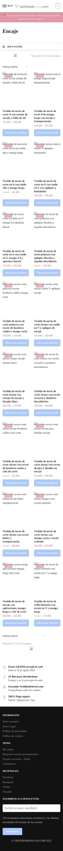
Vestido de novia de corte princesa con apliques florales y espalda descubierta (45, 256)
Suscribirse (12, 831)
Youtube (7, 791)
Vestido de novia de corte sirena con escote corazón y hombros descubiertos (47, 396)
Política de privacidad (14, 731)
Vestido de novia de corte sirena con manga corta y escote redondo (46, 536)
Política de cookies (13, 736)
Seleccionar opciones (16, 132)
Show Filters (14, 47)
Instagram (8, 782)
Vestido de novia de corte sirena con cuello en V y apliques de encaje (47, 326)
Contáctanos (9, 763)
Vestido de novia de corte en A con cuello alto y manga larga (14, 184)
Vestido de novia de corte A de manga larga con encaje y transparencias (45, 116)
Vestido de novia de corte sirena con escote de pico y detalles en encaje (47, 466)
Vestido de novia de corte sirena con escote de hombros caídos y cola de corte (16, 466)
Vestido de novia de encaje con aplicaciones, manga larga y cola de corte (14, 606)
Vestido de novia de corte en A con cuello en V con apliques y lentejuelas (46, 186)
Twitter (6, 786)
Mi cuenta (8, 749)
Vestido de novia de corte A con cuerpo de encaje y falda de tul (15, 114)
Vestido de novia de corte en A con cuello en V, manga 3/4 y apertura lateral (14, 256)
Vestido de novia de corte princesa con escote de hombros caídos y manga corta (15, 326)
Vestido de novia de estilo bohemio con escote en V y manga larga (46, 606)
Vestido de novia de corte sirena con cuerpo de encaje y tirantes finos (14, 396)
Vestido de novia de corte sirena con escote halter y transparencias (16, 536)
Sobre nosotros (11, 721)
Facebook (8, 777)
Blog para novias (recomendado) (20, 754)
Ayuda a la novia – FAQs (16, 759)
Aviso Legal (9, 726)
